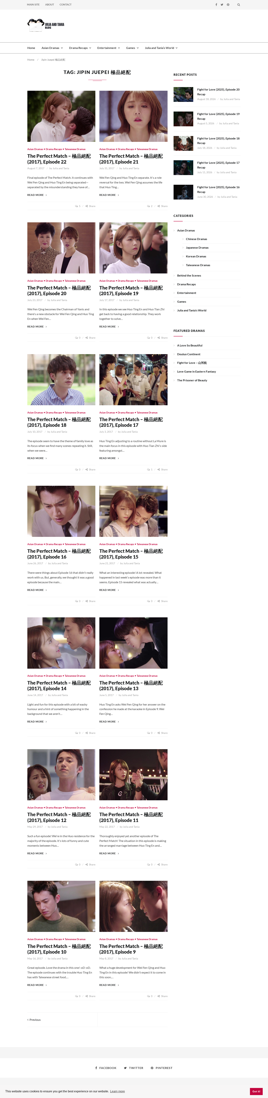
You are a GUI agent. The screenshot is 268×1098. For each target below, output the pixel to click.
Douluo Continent (188, 354)
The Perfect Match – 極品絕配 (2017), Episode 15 (131, 553)
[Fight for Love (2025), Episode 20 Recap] (183, 94)
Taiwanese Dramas (75, 149)
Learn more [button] (117, 1091)
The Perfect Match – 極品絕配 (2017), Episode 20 (59, 290)
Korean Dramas (196, 256)
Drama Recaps (78, 47)
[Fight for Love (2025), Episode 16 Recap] (183, 192)
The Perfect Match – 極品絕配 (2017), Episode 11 (131, 817)
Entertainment (106, 47)
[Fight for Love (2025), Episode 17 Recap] (183, 167)
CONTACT (65, 4)
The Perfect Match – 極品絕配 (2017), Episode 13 (131, 685)
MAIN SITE (33, 4)
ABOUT (49, 4)
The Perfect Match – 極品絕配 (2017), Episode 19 (131, 290)
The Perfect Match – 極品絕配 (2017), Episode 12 (59, 817)
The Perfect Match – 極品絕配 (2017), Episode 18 (59, 422)
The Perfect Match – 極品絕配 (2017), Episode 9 (131, 949)
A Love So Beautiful (189, 345)
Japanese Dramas (197, 247)
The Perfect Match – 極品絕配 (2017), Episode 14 (59, 685)
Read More (37, 194)
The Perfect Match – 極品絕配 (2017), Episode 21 (131, 158)
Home (31, 47)
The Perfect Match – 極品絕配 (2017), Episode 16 (59, 553)
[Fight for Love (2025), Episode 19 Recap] (183, 119)
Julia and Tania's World (191, 310)
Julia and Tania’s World (159, 47)
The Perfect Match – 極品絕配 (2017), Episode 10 (59, 949)
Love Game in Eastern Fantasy (196, 371)
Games (130, 47)
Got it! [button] (256, 1091)
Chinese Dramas (196, 239)
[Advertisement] (174, 25)
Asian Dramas (50, 47)
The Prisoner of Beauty (192, 380)
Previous (34, 1019)
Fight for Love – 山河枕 (192, 362)
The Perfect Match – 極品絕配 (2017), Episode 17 (131, 422)
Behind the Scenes (189, 275)
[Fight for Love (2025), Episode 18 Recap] (183, 143)
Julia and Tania (61, 168)
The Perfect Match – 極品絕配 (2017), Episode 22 (59, 158)
